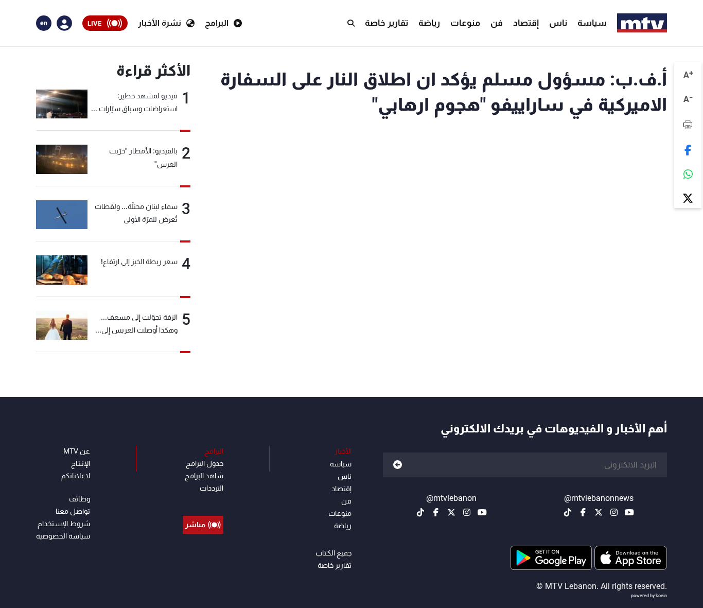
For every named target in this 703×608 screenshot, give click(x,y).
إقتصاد (526, 23)
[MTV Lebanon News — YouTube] (629, 512)
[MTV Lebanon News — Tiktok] (567, 512)
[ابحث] (351, 23)
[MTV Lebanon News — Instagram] (614, 512)
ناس (558, 23)
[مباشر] (203, 501)
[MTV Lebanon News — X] (598, 512)
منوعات (465, 23)
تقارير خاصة (386, 23)
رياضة (429, 23)
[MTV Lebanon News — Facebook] (583, 512)
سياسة (592, 23)
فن (496, 23)
